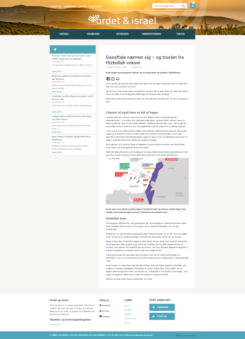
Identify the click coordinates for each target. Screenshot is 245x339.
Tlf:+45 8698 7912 (115, 335)
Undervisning (151, 34)
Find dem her (55, 324)
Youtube (104, 310)
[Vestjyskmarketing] (185, 335)
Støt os (56, 6)
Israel (64, 34)
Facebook (105, 305)
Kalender (95, 6)
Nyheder (122, 34)
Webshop (70, 6)
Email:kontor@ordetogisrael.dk (139, 335)
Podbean (106, 316)
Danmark (93, 34)
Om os (82, 6)
